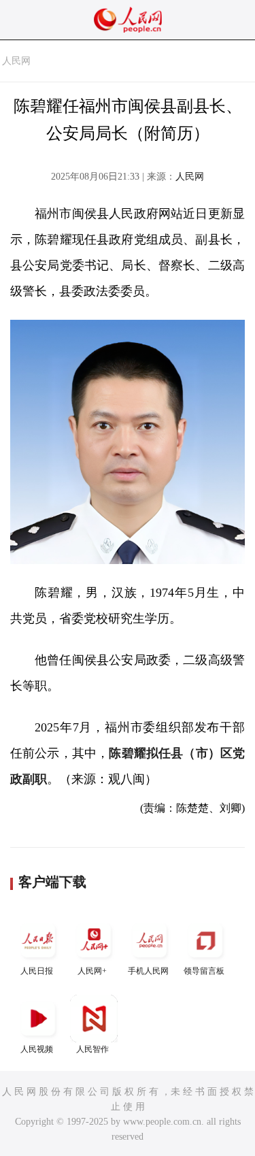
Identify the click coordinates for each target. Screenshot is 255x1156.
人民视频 (36, 1049)
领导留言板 (204, 971)
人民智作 (92, 1049)
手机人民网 (148, 971)
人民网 (16, 61)
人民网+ (92, 971)
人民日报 (36, 971)
